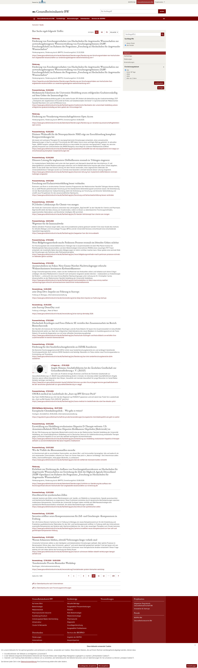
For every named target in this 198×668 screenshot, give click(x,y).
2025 (128, 76)
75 (107, 32)
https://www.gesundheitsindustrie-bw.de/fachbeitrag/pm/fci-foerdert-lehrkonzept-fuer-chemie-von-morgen (71, 214)
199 (113, 576)
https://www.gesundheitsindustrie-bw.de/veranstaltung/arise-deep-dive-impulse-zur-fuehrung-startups (69, 298)
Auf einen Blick (37, 603)
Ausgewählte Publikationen (77, 628)
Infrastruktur (36, 622)
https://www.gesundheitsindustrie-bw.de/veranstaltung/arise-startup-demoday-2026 (62, 314)
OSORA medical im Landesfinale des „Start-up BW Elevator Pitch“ (64, 394)
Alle (128, 70)
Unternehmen (37, 640)
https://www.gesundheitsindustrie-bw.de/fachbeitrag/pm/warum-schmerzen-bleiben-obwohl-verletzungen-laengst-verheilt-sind (73, 553)
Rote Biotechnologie (74, 613)
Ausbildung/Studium (39, 616)
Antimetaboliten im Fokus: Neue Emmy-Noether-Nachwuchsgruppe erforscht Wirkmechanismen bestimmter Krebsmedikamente (69, 267)
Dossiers (70, 610)
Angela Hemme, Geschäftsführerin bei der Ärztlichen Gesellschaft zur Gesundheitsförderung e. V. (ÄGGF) (83, 369)
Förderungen (128, 59)
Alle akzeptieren (103, 666)
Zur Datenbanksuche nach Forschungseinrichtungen (52, 588)
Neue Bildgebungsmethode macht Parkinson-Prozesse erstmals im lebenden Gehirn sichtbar (75, 243)
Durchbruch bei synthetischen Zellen (49, 495)
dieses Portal (131, 43)
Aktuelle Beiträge (73, 603)
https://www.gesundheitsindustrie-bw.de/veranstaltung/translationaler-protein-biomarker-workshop (68, 569)
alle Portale (130, 45)
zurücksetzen (159, 83)
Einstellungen (191, 666)
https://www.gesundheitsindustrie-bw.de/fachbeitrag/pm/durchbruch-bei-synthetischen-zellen (66, 507)
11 (98, 576)
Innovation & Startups (142, 609)
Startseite (35, 25)
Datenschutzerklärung (29, 661)
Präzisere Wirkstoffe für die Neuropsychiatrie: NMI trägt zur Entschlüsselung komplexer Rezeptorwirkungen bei (74, 135)
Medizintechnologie (74, 616)
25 (97, 32)
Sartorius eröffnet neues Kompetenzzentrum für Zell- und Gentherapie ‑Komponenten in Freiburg (74, 517)
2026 (128, 74)
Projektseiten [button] (159, 2)
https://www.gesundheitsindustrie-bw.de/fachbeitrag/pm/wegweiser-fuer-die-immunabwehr (65, 233)
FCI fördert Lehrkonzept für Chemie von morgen (55, 205)
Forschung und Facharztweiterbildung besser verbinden (58, 183)
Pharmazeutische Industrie (41, 613)
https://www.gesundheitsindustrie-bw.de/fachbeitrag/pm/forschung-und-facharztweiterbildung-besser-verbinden (73, 195)
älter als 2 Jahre (132, 78)
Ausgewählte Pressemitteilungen (79, 606)
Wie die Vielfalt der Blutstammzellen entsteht (53, 450)
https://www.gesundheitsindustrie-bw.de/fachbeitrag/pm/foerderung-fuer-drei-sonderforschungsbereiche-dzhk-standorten (72, 357)
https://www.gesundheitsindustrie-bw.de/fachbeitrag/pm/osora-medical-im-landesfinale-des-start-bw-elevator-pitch (74, 401)
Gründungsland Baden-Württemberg (45, 619)
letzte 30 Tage (131, 72)
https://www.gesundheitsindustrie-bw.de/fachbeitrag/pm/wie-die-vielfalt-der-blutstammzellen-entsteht (69, 460)
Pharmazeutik (72, 619)
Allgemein (127, 53)
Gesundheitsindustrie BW (145, 2)
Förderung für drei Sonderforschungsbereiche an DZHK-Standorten (64, 347)
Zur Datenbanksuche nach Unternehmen (48, 583)
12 (103, 576)
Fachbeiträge (60, 18)
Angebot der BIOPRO (74, 637)
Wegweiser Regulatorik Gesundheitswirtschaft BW (143, 604)
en (164, 18)
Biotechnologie (37, 606)
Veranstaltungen (72, 18)
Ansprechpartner (73, 640)
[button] (163, 67)
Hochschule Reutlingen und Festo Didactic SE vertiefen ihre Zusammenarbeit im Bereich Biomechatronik (74, 324)
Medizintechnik (37, 610)
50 (102, 32)
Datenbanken (85, 18)
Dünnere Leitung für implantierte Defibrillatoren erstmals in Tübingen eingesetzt (71, 160)
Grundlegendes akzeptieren (87, 666)
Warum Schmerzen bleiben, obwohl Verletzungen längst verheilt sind (64, 540)
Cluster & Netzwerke (39, 625)
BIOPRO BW (131, 2)
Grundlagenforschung (75, 625)
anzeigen (161, 88)
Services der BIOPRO (98, 18)
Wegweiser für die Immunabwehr (48, 224)
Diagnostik (71, 622)
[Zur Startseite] (51, 11)
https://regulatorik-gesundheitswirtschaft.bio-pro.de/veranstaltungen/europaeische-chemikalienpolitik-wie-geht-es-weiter (76, 417)
